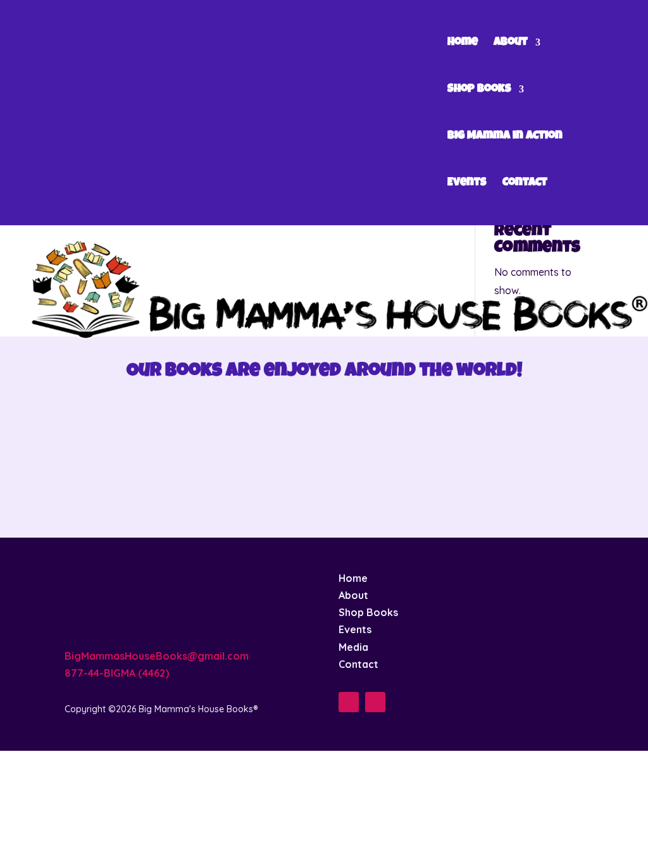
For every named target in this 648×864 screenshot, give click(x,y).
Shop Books (479, 90)
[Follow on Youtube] (375, 702)
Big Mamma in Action (505, 137)
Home (462, 43)
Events (467, 183)
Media (353, 647)
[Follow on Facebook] (349, 702)
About (511, 43)
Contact (524, 183)
